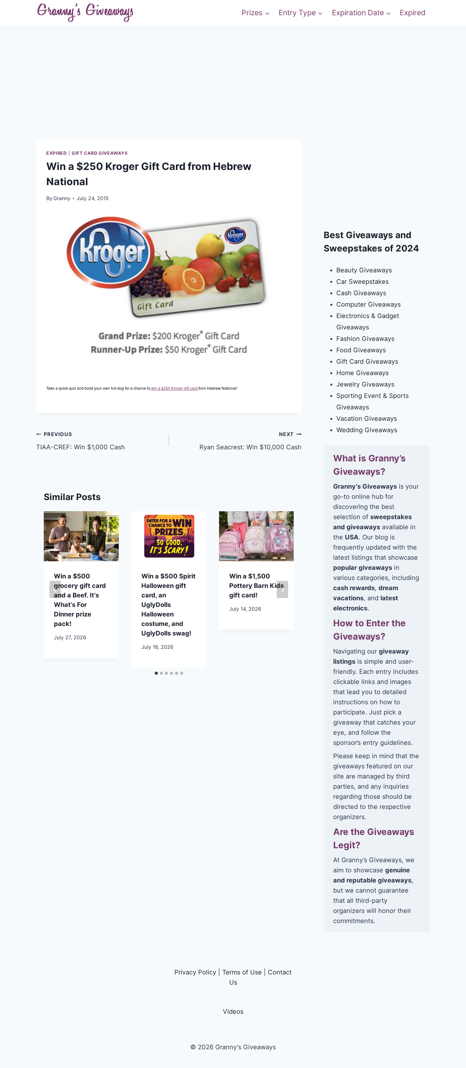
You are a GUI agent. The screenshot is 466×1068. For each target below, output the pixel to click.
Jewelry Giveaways (365, 384)
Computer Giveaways (368, 304)
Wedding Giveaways (366, 430)
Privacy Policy (195, 972)
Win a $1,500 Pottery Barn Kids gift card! (256, 585)
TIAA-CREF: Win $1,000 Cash (80, 441)
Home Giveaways (362, 373)
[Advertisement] (233, 95)
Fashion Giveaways (365, 338)
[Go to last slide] (55, 589)
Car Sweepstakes (362, 281)
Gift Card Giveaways (99, 153)
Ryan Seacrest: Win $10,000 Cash (250, 441)
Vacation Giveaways (366, 418)
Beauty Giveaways (364, 270)
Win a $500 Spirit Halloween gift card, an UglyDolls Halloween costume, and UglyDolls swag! (168, 604)
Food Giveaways (361, 350)
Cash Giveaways (361, 293)
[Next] (282, 589)
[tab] (156, 673)
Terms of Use (242, 972)
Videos (233, 1011)
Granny (61, 198)
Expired (412, 12)
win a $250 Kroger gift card (174, 388)
